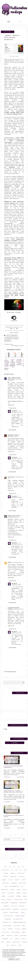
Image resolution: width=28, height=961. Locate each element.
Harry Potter (4, 889)
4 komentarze (20, 827)
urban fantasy (16, 942)
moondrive (6, 906)
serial (3, 935)
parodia (23, 912)
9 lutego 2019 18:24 (18, 609)
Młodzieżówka (22, 902)
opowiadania (24, 909)
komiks (24, 892)
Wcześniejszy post (17, 345)
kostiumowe (11, 896)
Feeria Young (22, 883)
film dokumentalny (14, 886)
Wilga (20, 945)
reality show (17, 925)
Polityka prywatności (14, 849)
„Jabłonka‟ (15, 742)
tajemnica (16, 938)
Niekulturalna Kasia (14, 515)
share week (9, 935)
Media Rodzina (5, 902)
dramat (4, 879)
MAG (26, 899)
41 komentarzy (20, 801)
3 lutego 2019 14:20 (18, 562)
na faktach (14, 906)
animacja (13, 873)
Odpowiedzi (12, 408)
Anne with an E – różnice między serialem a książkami (13, 791)
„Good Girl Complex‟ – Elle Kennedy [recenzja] (14, 363)
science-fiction (15, 932)
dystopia (10, 879)
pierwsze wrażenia (19, 915)
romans (16, 338)
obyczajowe (16, 909)
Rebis (23, 925)
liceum (3, 899)
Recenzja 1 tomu (14, 56)
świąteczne (5, 938)
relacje (4, 928)
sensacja (24, 932)
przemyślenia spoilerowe (19, 922)
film (6, 886)
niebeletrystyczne (5, 909)
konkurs (3, 896)
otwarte (5, 912)
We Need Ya (13, 945)
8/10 (16, 870)
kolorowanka (11, 892)
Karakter (24, 889)
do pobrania (21, 876)
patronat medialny (8, 915)
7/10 (12, 870)
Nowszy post (9, 344)
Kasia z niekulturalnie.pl (15, 534)
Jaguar (18, 889)
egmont (24, 879)
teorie (2, 942)
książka (25, 896)
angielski (6, 873)
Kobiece (3, 892)
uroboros (7, 340)
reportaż (10, 928)
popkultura (8, 919)
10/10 (5, 866)
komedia (19, 892)
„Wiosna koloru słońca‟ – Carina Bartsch (20, 362)
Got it (17, 959)
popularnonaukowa (18, 919)
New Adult (21, 906)
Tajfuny (24, 938)
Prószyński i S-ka (6, 922)
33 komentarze (20, 777)
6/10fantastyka (5, 870)
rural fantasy (5, 932)
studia (16, 935)
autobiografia (20, 873)
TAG (11, 938)
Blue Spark (11, 477)
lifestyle (9, 899)
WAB (8, 945)
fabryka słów (5, 883)
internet (12, 889)
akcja (25, 870)
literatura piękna (18, 899)
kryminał (18, 896)
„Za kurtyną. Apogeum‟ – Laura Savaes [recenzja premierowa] (7, 364)
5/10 (18, 866)
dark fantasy (13, 876)
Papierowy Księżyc (14, 912)
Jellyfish (14, 410)
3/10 (10, 866)
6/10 (8, 335)
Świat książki (23, 935)
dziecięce (17, 879)
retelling (17, 928)
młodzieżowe (8, 338)
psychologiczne (7, 925)
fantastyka (14, 335)
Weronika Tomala (13, 435)
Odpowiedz (11, 405)
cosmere (6, 876)
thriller (8, 942)
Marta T (10, 562)
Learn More (11, 959)
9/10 (21, 870)
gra (22, 886)
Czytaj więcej (7, 777)
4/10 (14, 866)
